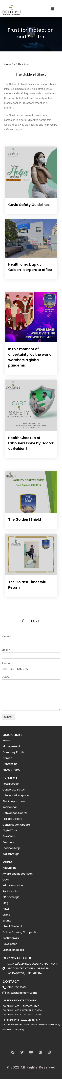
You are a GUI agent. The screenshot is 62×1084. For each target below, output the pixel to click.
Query (5, 676)
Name (6, 636)
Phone (7, 663)
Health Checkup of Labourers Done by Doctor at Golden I (31, 443)
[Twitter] (22, 1052)
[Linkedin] (40, 1052)
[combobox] (5, 669)
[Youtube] (31, 1052)
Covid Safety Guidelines (29, 204)
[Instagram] (49, 1052)
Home (7, 64)
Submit (8, 716)
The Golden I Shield (24, 519)
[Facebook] (13, 1052)
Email (6, 649)
